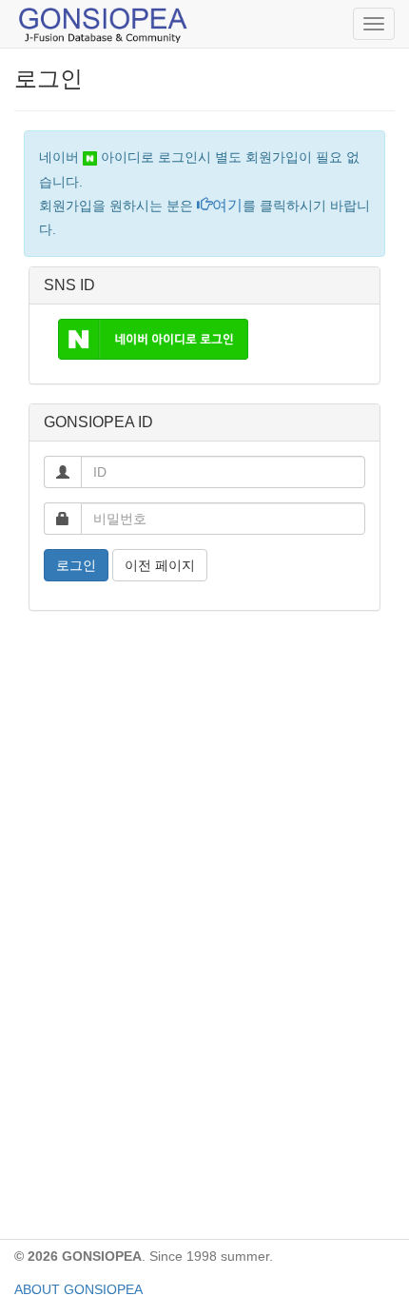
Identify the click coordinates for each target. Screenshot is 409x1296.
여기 (227, 205)
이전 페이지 (160, 565)
